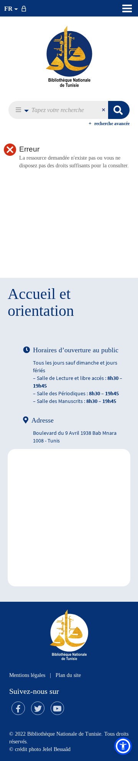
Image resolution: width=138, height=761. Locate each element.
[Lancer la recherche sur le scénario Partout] (119, 110)
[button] (20, 110)
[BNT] (69, 56)
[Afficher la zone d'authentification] (25, 8)
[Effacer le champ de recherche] (104, 110)
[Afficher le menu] (127, 8)
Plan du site (68, 675)
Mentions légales (27, 675)
